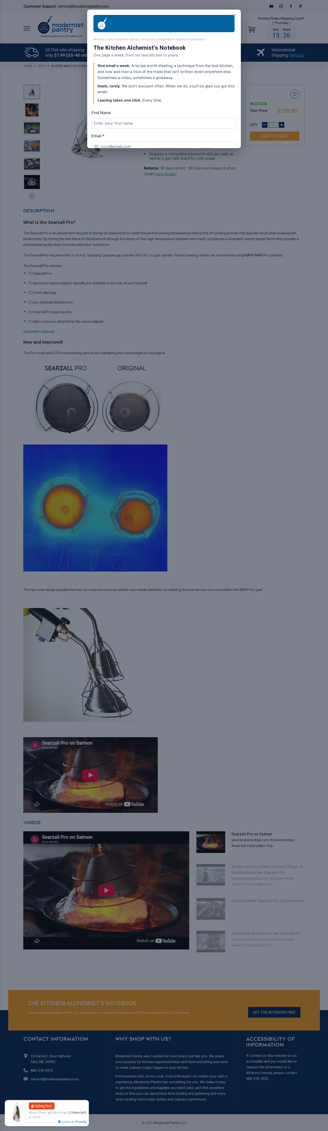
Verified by (73, 1122)
